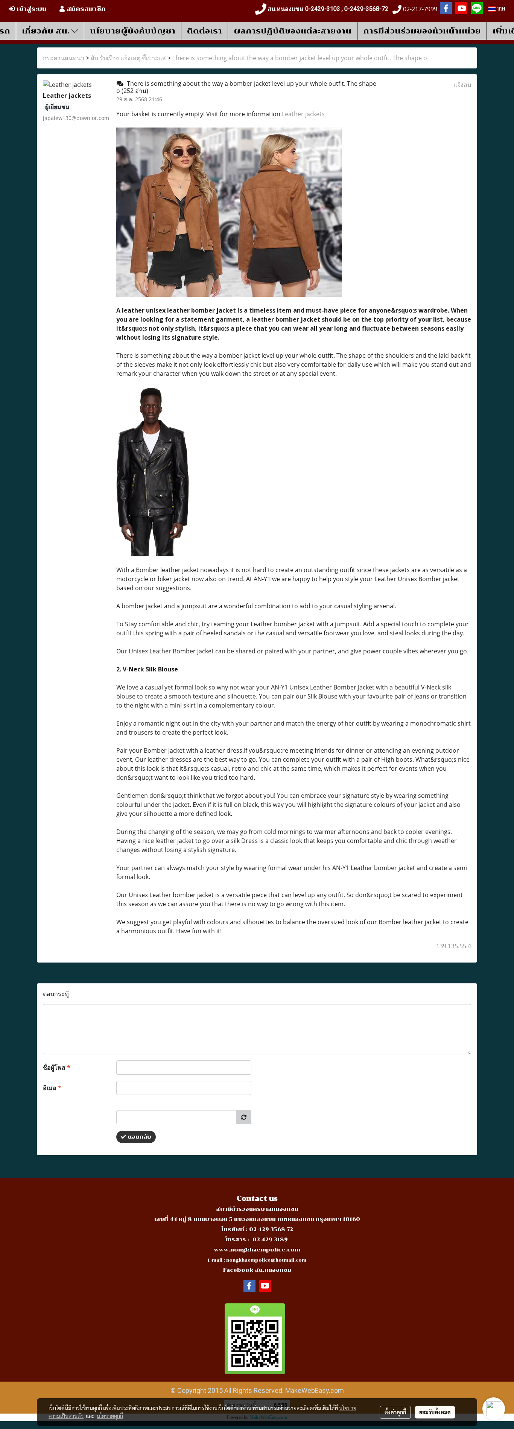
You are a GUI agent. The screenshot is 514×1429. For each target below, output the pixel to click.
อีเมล (52, 1088)
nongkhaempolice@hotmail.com (266, 1260)
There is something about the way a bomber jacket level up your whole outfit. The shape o (299, 58)
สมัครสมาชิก (85, 8)
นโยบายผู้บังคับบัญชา (132, 30)
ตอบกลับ (138, 1137)
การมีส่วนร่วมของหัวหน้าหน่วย (422, 30)
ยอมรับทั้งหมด (435, 1412)
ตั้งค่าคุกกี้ (395, 1412)
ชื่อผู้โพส (56, 1067)
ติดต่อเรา (204, 30)
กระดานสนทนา (63, 58)
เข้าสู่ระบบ (31, 8)
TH (500, 9)
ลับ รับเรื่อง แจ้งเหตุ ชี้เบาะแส (128, 58)
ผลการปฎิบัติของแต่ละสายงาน (292, 30)
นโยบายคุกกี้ (110, 1415)
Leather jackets (303, 114)
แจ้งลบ (462, 84)
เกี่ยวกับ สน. (46, 30)
